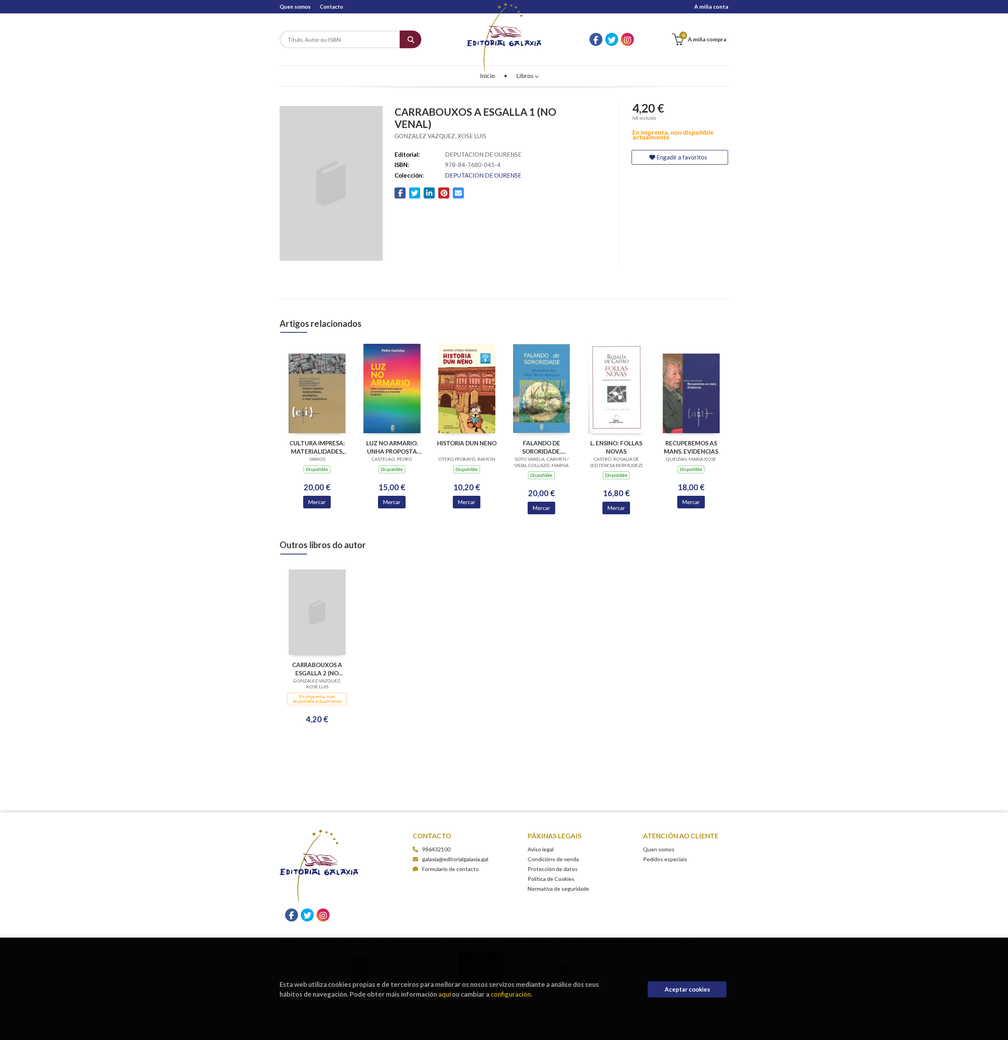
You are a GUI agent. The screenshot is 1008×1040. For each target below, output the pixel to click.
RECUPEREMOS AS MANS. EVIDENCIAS (691, 447)
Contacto (331, 7)
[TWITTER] (611, 39)
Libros (525, 75)
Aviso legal (541, 849)
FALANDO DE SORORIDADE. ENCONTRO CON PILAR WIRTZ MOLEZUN (541, 447)
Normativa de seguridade (558, 888)
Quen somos (295, 7)
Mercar (317, 502)
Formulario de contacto (450, 869)
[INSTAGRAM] (627, 39)
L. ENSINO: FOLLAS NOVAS (616, 447)
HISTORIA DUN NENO (467, 443)
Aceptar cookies (687, 989)
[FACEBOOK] (595, 39)
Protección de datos (553, 869)
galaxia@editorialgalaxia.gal (455, 859)
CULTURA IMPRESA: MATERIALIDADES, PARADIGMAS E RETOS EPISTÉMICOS (317, 447)
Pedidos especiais (665, 859)
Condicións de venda (553, 859)
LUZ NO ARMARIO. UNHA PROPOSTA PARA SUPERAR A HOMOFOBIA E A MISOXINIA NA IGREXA (392, 447)
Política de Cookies (551, 878)
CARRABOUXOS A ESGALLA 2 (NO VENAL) (317, 669)
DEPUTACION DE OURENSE (483, 175)
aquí (444, 994)
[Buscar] (410, 39)
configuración (511, 994)
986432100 (436, 849)
